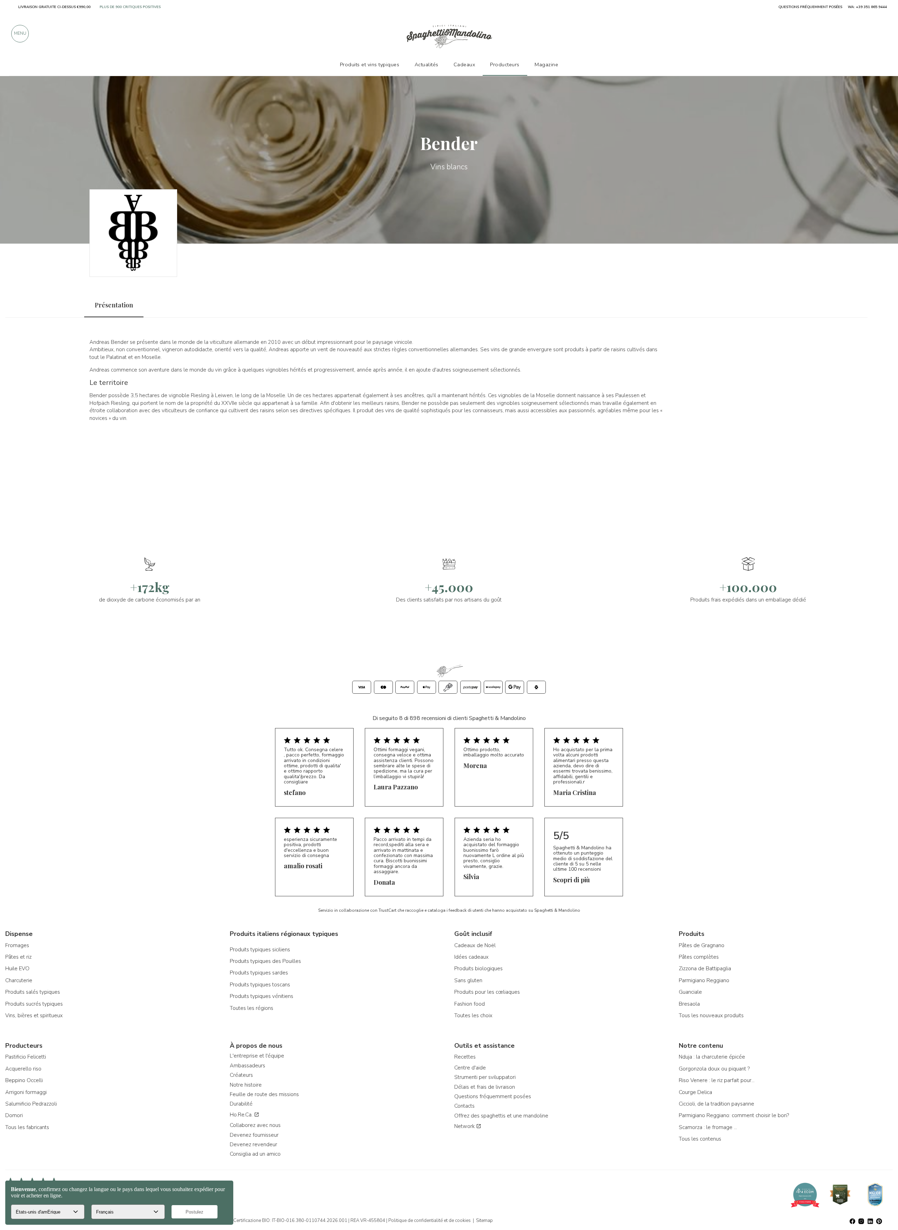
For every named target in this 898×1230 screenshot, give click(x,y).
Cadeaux (464, 64)
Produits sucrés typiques (34, 1003)
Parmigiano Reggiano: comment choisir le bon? (734, 1115)
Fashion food (469, 1003)
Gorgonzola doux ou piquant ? (714, 1068)
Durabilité (241, 1103)
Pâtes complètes (699, 956)
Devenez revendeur (253, 1144)
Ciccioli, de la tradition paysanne (716, 1103)
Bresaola (689, 1003)
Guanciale (690, 991)
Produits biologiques (478, 968)
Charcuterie (18, 980)
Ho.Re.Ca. (242, 1114)
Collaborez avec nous (255, 1125)
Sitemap (484, 1220)
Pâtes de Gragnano (701, 945)
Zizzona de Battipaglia (705, 968)
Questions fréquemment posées (492, 1096)
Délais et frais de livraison (484, 1086)
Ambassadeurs (247, 1065)
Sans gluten (468, 980)
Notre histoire (246, 1084)
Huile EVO (17, 968)
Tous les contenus (700, 1138)
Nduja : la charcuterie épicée (712, 1056)
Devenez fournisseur (254, 1135)
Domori (14, 1115)
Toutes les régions (251, 1008)
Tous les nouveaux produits (711, 1015)
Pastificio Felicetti (25, 1056)
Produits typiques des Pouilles (265, 961)
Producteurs (505, 64)
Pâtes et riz (18, 956)
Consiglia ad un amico (255, 1153)
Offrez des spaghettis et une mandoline (501, 1115)
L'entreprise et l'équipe (257, 1055)
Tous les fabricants (27, 1127)
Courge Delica (695, 1092)
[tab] (113, 305)
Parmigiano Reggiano (704, 980)
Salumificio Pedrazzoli (31, 1103)
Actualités (426, 64)
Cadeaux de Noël (475, 945)
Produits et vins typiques (370, 64)
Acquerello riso (23, 1068)
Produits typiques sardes (259, 972)
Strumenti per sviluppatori (485, 1077)
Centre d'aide (470, 1067)
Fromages (17, 945)
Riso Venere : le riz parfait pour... (717, 1080)
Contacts (464, 1105)
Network (465, 1126)
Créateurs (241, 1075)
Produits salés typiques (32, 991)
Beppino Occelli (24, 1080)
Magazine (546, 64)
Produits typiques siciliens (260, 949)
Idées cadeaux (471, 956)
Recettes (465, 1056)
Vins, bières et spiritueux (34, 1015)
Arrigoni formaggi (26, 1092)
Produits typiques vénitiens (261, 996)
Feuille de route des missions (264, 1094)
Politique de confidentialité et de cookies (429, 1220)
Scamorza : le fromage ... (708, 1127)
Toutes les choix (473, 1015)
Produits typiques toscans (260, 984)
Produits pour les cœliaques (487, 991)
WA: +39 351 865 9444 (867, 7)
